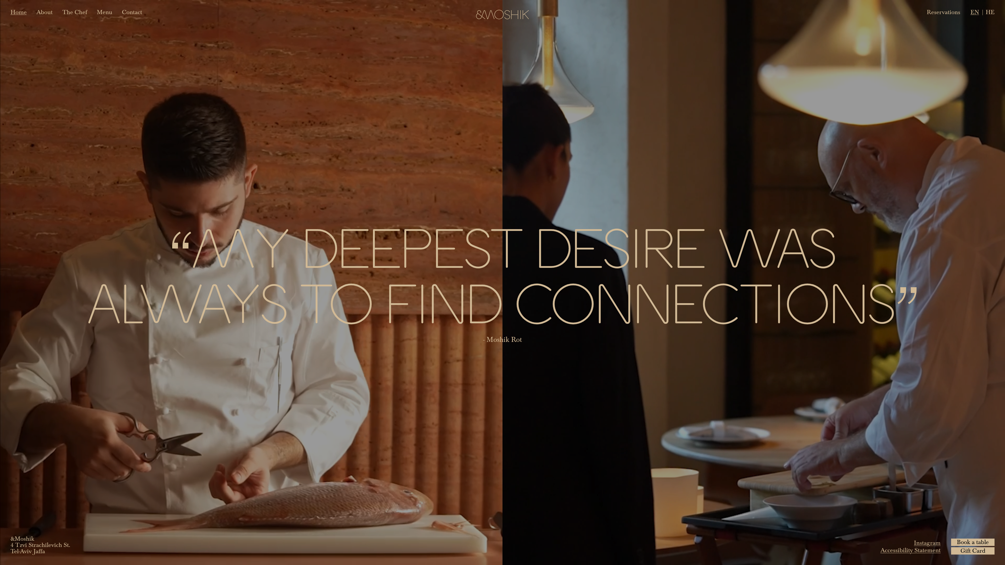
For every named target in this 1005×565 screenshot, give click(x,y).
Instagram (927, 543)
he (990, 12)
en (974, 12)
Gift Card (973, 551)
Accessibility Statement (910, 550)
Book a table (973, 542)
